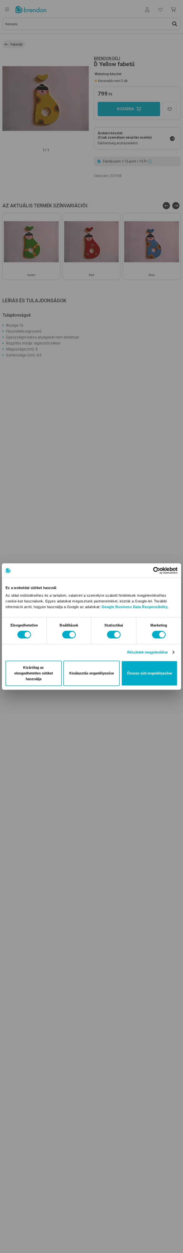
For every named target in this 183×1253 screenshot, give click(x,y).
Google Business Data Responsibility (135, 607)
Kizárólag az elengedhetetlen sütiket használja (33, 673)
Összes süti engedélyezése (149, 673)
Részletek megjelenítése (147, 652)
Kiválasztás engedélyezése (91, 673)
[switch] (69, 634)
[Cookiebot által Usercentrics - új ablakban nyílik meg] (157, 570)
